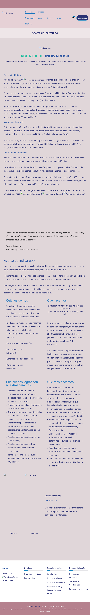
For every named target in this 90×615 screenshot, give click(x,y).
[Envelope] (84, 3)
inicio (56, 270)
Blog (49, 18)
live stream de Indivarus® (40, 293)
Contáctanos (8, 580)
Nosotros (29, 12)
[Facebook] (75, 3)
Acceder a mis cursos (56, 582)
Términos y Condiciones (74, 583)
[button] (34, 12)
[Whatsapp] (64, 3)
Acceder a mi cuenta (55, 578)
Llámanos (7, 574)
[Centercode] (71, 3)
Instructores (51, 500)
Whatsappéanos (11, 577)
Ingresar (28, 24)
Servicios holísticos (33, 18)
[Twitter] (77, 3)
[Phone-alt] (86, 3)
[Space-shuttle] (73, 3)
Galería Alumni (53, 574)
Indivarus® (18, 80)
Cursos (41, 12)
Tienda (58, 18)
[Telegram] (79, 3)
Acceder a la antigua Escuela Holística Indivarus (55, 589)
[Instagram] (66, 3)
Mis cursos (82, 18)
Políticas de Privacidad (74, 575)
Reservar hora (30, 578)
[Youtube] (68, 3)
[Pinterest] (82, 3)
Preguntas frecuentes (78, 589)
